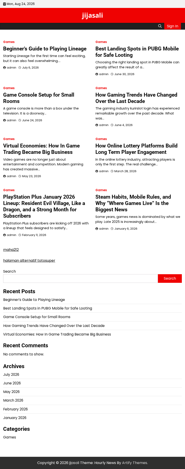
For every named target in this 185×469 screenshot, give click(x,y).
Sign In (172, 26)
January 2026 (14, 417)
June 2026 (12, 383)
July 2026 (11, 374)
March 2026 (13, 400)
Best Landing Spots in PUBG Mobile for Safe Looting (47, 308)
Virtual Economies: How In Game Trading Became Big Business (41, 149)
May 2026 (11, 391)
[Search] (160, 26)
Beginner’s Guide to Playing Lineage (44, 48)
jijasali (92, 15)
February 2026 (15, 409)
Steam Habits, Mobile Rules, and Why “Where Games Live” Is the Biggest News (133, 203)
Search (9, 271)
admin (11, 67)
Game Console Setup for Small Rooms (36, 316)
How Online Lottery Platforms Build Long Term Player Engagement (136, 149)
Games (9, 42)
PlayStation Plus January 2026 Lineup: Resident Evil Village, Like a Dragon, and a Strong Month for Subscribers (44, 206)
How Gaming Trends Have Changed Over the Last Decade (136, 98)
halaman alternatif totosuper (29, 260)
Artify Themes (134, 462)
